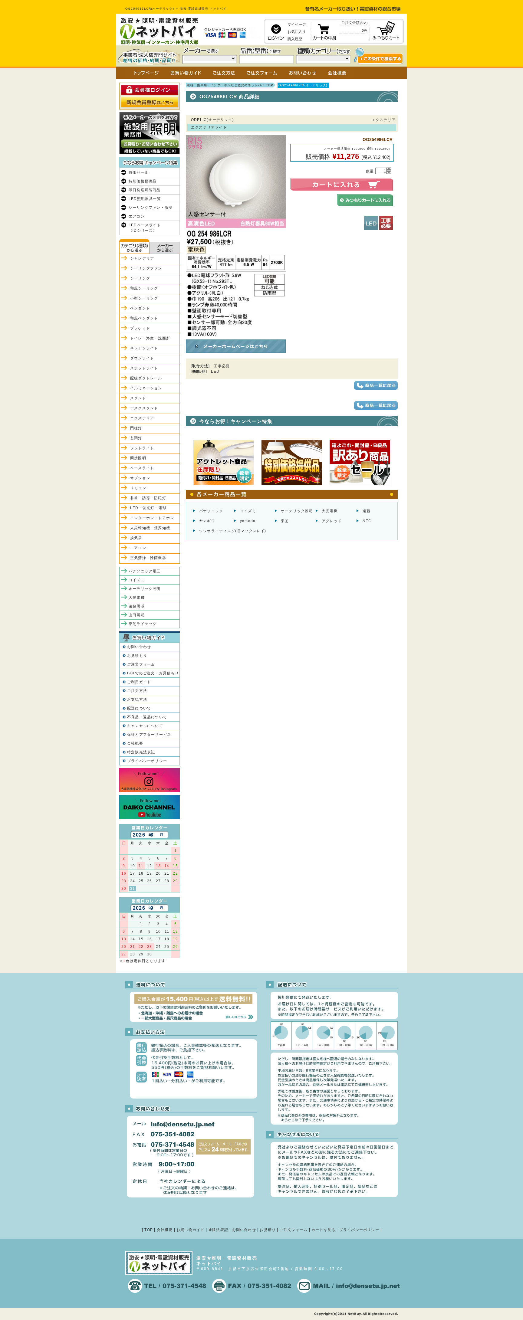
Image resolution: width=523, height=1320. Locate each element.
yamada (247, 521)
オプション (140, 478)
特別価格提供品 (142, 181)
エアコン (137, 216)
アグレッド (332, 521)
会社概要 (135, 743)
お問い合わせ (139, 647)
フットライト (142, 448)
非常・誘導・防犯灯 (148, 498)
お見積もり (137, 655)
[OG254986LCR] (236, 334)
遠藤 (366, 511)
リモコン (138, 488)
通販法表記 (218, 1230)
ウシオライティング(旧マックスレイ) (232, 531)
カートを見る (323, 1230)
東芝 (285, 521)
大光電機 (330, 511)
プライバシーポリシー (147, 761)
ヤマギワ (207, 521)
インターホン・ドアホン (152, 518)
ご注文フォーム (141, 664)
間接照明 (138, 458)
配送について (139, 708)
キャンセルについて (145, 726)
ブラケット (140, 328)
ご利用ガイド (139, 682)
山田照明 (137, 615)
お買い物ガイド (190, 1230)
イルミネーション (146, 388)
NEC (367, 521)
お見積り (268, 1230)
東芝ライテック (142, 624)
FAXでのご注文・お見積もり (153, 673)
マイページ (297, 24)
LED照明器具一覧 (145, 199)
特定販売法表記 (141, 752)
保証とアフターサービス (149, 734)
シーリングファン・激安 (151, 207)
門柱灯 (136, 428)
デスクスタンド (144, 408)
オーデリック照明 (297, 511)
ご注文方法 (137, 691)
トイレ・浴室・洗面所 (150, 338)
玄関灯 (136, 438)
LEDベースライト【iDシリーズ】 (145, 228)
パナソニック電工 (145, 571)
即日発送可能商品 (145, 190)
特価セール (139, 172)
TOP (148, 1230)
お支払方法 (137, 699)
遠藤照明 (137, 606)
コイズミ (248, 511)
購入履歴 (295, 39)
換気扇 (136, 538)
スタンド (138, 398)
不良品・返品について (147, 717)
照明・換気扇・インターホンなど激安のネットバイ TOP (230, 85)
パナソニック (211, 511)
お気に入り (297, 32)
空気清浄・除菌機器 (148, 558)
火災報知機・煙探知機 (150, 528)
